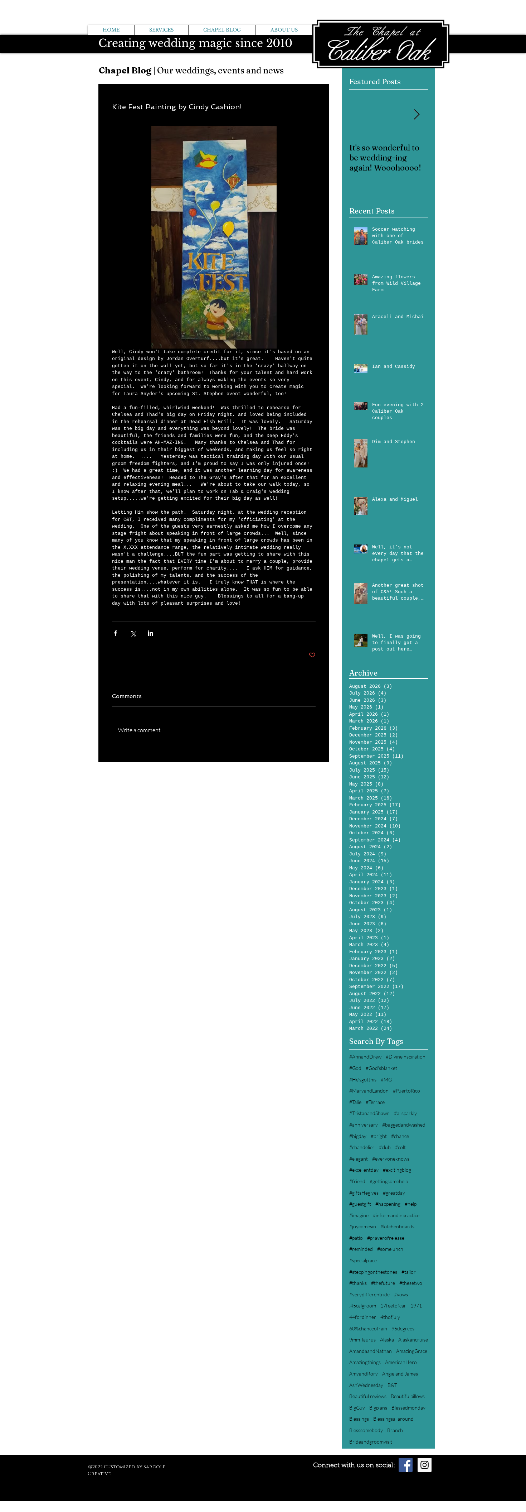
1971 (416, 1305)
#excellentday (364, 1170)
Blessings (359, 1419)
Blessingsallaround (393, 1419)
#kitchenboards (397, 1226)
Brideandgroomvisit (370, 1442)
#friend (357, 1181)
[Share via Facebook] (115, 633)
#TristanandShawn (369, 1113)
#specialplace (363, 1260)
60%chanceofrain (368, 1328)
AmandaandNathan (370, 1351)
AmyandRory (363, 1374)
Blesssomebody (366, 1430)
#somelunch (390, 1249)
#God (355, 1068)
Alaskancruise (413, 1339)
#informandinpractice (396, 1215)
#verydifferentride (369, 1294)
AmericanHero (401, 1362)
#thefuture (383, 1283)
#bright (379, 1136)
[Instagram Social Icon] (425, 1465)
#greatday (394, 1193)
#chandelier (362, 1147)
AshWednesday (366, 1385)
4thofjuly (390, 1317)
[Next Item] (416, 115)
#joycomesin (362, 1226)
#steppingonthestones (373, 1272)
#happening (387, 1204)
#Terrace (375, 1102)
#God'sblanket (381, 1068)
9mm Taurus (362, 1339)
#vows (401, 1294)
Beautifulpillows (408, 1396)
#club (385, 1147)
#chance (400, 1136)
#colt (400, 1147)
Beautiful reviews (367, 1396)
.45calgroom (362, 1305)
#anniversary (363, 1125)
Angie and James (400, 1374)
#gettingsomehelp (389, 1181)
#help (411, 1204)
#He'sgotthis (362, 1079)
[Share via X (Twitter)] (133, 633)
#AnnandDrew (365, 1056)
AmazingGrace (411, 1351)
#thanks (358, 1283)
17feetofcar (393, 1305)
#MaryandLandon (369, 1091)
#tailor (408, 1272)
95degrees (402, 1328)
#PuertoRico (406, 1091)
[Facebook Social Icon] (406, 1465)
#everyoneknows (390, 1159)
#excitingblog (397, 1170)
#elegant (358, 1159)
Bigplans (378, 1408)
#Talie (355, 1102)
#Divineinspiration (405, 1056)
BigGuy (357, 1408)
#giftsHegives (364, 1193)
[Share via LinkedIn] (150, 633)
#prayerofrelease (385, 1238)
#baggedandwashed (403, 1125)
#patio (356, 1238)
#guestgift (360, 1204)
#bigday (357, 1136)
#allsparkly (405, 1113)
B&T (392, 1385)
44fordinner (362, 1317)
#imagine (359, 1215)
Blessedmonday (408, 1408)
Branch (395, 1430)
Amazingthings (365, 1362)
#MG (386, 1079)
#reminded (361, 1249)
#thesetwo (410, 1283)
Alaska (387, 1339)
